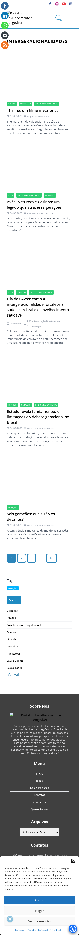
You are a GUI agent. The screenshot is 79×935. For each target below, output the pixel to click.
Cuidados (12, 610)
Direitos (11, 618)
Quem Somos (39, 809)
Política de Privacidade (50, 930)
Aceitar (39, 900)
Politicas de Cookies (25, 930)
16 (51, 558)
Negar (39, 911)
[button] (73, 861)
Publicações (13, 653)
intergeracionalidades (29, 195)
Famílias (22, 292)
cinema (11, 103)
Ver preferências (39, 921)
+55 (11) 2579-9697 (33, 855)
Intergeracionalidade (46, 103)
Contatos (39, 795)
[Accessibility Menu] (73, 929)
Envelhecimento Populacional (24, 625)
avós (10, 195)
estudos (12, 405)
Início (39, 773)
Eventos (11, 632)
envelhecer (25, 103)
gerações (25, 405)
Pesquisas (12, 646)
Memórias (49, 195)
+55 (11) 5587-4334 (57, 855)
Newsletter (39, 802)
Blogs (39, 781)
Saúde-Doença (15, 660)
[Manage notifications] (10, 919)
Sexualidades (14, 668)
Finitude (11, 639)
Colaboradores (39, 788)
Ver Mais (14, 674)
